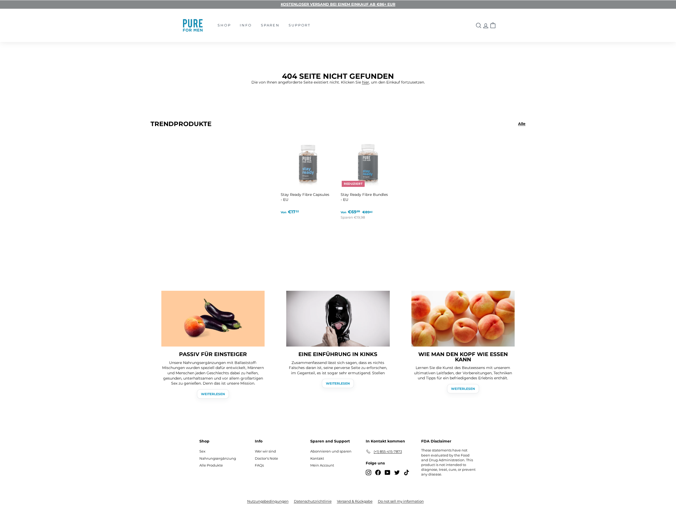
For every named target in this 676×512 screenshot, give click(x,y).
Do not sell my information (401, 501)
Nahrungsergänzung (217, 458)
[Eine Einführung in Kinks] (337, 319)
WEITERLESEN (213, 394)
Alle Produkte (211, 465)
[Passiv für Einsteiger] (213, 319)
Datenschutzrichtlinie (313, 501)
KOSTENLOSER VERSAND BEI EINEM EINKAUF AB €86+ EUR (338, 4)
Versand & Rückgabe (355, 501)
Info (246, 25)
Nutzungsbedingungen (268, 501)
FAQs (259, 465)
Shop (224, 25)
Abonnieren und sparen (330, 451)
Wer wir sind (265, 451)
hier (365, 82)
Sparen (270, 25)
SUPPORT (300, 25)
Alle (521, 123)
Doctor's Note (266, 458)
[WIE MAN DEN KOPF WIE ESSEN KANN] (463, 319)
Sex (202, 451)
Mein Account (322, 465)
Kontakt (317, 458)
